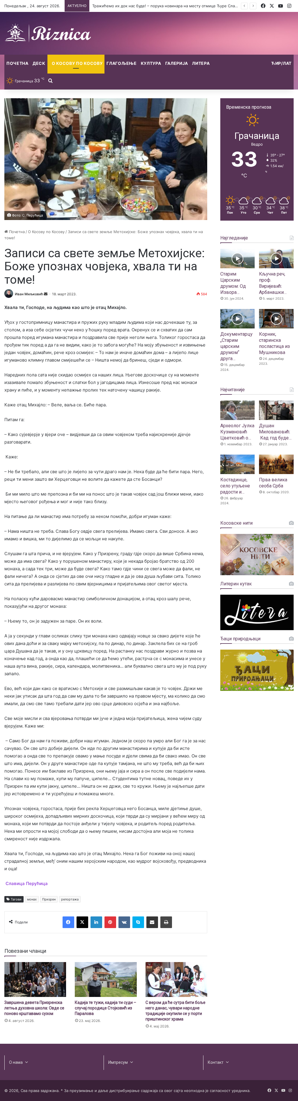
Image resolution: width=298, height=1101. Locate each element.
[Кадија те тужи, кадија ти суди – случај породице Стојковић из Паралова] (105, 979)
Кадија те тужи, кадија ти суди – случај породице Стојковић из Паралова (105, 1008)
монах (32, 899)
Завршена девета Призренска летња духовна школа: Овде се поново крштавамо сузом (34, 1008)
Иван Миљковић (29, 294)
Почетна (17, 63)
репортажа (70, 899)
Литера (201, 63)
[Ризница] (48, 33)
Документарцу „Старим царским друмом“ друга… (236, 346)
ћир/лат (281, 63)
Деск (39, 63)
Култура (151, 63)
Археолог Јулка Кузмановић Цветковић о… (237, 432)
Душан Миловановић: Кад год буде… (275, 432)
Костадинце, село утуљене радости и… (235, 486)
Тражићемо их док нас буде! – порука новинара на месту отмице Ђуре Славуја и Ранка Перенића (184, 5)
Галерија (176, 63)
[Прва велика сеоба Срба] (276, 464)
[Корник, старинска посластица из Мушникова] (276, 318)
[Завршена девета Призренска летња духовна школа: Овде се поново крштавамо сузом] (35, 979)
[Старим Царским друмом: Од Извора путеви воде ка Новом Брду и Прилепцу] (237, 258)
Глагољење (121, 63)
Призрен (49, 899)
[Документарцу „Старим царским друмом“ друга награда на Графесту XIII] (237, 318)
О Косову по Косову (77, 63)
